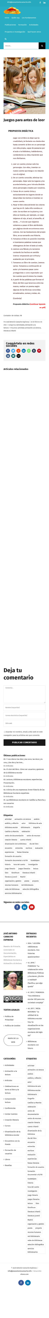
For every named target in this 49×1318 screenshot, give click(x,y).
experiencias (9, 852)
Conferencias (10, 1108)
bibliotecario (25, 827)
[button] (6, 38)
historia (7, 865)
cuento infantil (25, 840)
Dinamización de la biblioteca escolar (12, 1133)
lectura (35, 869)
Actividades (21, 325)
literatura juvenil (11, 877)
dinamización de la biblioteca (15, 844)
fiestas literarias (23, 852)
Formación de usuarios (10, 1152)
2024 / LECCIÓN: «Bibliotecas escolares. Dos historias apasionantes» (34, 950)
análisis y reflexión (12, 823)
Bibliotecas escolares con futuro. (33, 1044)
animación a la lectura (33, 328)
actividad (21, 328)
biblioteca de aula (35, 823)
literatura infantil (10, 331)
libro (6, 873)
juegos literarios (24, 869)
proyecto (35, 881)
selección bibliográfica (31, 889)
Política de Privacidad (9, 1018)
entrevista (19, 848)
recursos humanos (11, 885)
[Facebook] (17, 907)
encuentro (8, 848)
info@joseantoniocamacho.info (19, 2)
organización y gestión (13, 881)
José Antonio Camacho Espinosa (17, 322)
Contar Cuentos (11, 1114)
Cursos (7, 1126)
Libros (7, 1159)
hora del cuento (19, 865)
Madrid (22, 877)
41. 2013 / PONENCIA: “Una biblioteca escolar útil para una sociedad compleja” (36, 997)
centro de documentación (14, 836)
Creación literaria (12, 1120)
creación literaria (11, 840)
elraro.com (24, 1274)
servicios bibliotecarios (13, 893)
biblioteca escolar (11, 827)
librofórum (15, 873)
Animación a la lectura (11, 1073)
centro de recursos (33, 836)
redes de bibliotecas (12, 889)
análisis (36, 819)
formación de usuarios (13, 856)
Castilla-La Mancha (12, 832)
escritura (29, 848)
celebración (26, 832)
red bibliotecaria (27, 885)
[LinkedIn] (24, 907)
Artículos (8, 1080)
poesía (26, 881)
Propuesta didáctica (21, 304)
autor (24, 823)
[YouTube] (32, 907)
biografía (36, 827)
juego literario (10, 869)
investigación (33, 865)
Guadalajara (35, 860)
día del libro (33, 844)
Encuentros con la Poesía (12, 1142)
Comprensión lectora (10, 1100)
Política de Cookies (12, 1026)
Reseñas (8, 1165)
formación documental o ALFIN (16, 860)
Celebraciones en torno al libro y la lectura (12, 1089)
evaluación (39, 848)
